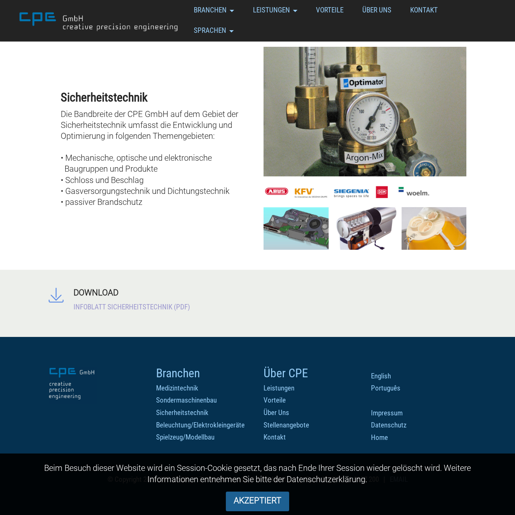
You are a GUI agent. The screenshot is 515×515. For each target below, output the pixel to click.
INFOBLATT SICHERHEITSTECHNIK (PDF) (132, 307)
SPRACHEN (210, 30)
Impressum (387, 413)
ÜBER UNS (376, 10)
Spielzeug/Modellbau (185, 437)
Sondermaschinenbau (186, 400)
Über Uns (276, 412)
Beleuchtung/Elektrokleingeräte (200, 425)
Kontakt (275, 437)
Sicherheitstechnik (182, 412)
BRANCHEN (210, 10)
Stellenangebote (286, 425)
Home (379, 437)
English (381, 376)
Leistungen (279, 388)
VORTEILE (329, 10)
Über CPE (286, 373)
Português (385, 388)
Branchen (178, 373)
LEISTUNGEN (271, 10)
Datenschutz (388, 425)
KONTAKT (424, 10)
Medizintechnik (177, 388)
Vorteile (275, 400)
